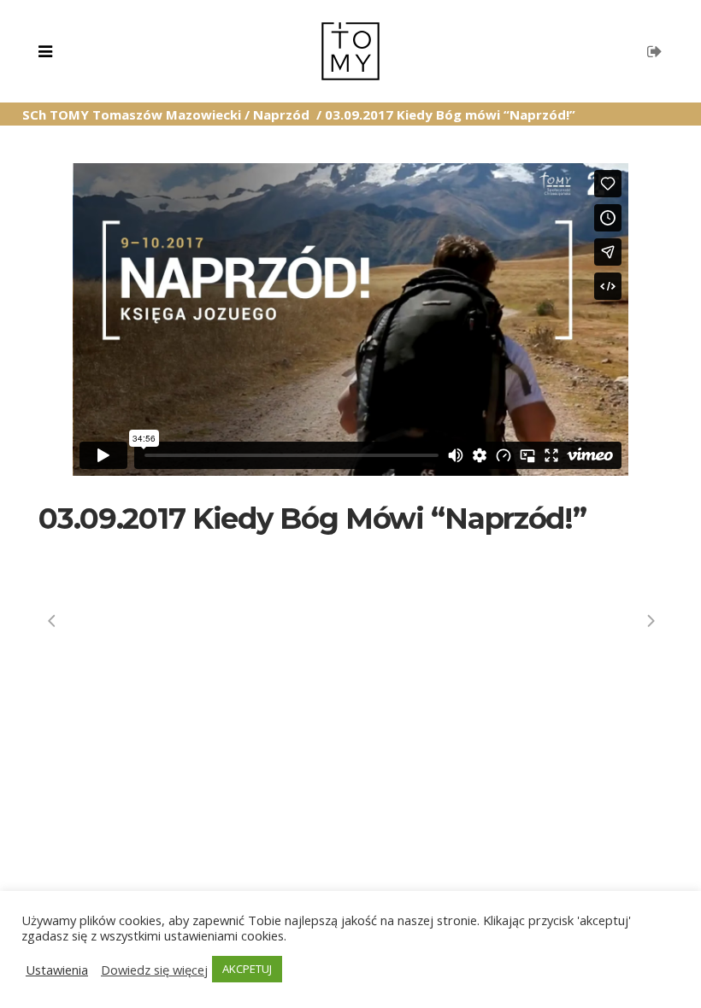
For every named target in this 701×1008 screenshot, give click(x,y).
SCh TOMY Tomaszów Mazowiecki (131, 114)
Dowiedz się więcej (154, 969)
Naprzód (281, 114)
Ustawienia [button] (57, 969)
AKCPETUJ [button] (247, 968)
